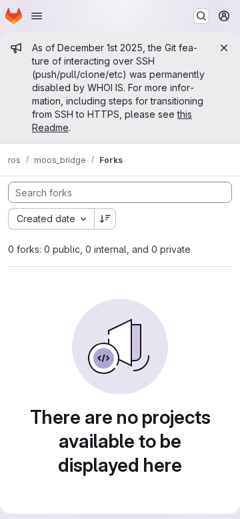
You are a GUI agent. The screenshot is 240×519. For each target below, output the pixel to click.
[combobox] (51, 219)
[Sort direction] (105, 219)
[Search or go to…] (201, 16)
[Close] (224, 48)
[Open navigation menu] (36, 16)
